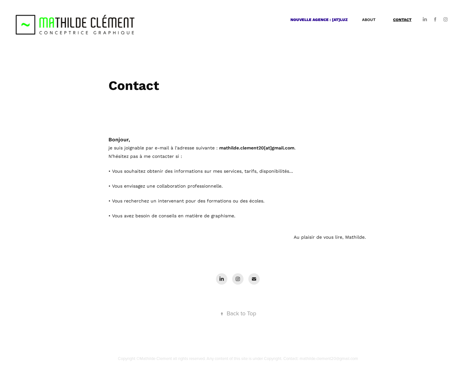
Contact (402, 19)
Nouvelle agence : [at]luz (319, 19)
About (369, 19)
